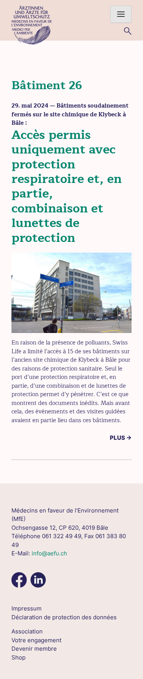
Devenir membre (34, 648)
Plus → (121, 437)
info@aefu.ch (49, 553)
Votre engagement (36, 640)
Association (27, 631)
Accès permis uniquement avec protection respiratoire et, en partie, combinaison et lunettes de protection (66, 186)
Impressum (26, 608)
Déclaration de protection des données (64, 617)
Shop (18, 657)
